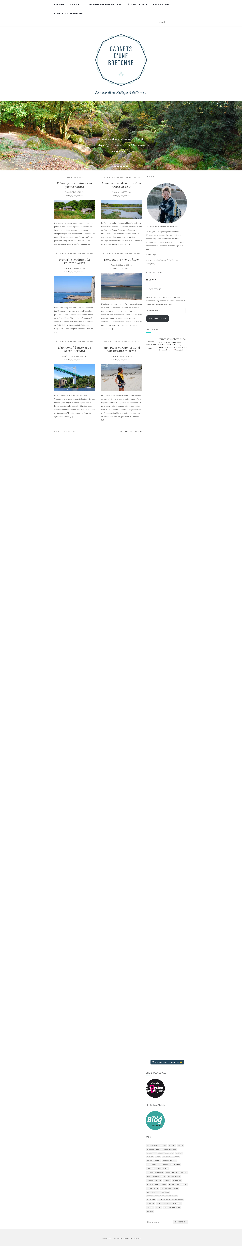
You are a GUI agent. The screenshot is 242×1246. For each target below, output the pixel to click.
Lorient (167, 1180)
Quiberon (151, 1192)
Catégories (75, 4)
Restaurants (171, 1196)
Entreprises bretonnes (170, 1165)
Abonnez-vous (157, 318)
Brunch (179, 1153)
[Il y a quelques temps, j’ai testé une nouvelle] (181, 734)
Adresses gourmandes (156, 1145)
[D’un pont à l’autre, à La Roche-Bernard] (74, 377)
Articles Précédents (64, 432)
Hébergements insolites (176, 1172)
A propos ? (59, 4)
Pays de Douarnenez (169, 1188)
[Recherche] (186, 22)
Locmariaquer (174, 1176)
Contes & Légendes (171, 1157)
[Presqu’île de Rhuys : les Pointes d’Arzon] (74, 289)
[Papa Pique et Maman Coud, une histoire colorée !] (121, 377)
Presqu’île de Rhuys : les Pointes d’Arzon (74, 261)
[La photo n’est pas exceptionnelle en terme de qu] (166, 760)
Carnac (150, 1157)
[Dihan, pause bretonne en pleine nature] (74, 209)
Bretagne (169, 1153)
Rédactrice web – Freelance (69, 13)
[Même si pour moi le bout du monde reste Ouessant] (166, 417)
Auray (180, 1145)
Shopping (177, 1204)
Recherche (180, 1222)
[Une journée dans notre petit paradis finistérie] (152, 484)
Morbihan (177, 1180)
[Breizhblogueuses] (155, 1088)
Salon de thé (177, 1200)
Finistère (151, 1168)
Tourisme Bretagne (172, 1207)
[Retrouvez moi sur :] (155, 1120)
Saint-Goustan (164, 1200)
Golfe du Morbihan (155, 1172)
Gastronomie (162, 1168)
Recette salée (163, 1192)
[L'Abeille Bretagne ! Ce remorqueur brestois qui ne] (152, 706)
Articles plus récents (131, 432)
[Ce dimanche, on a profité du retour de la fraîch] (181, 982)
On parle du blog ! (161, 4)
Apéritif (172, 1145)
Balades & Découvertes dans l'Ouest (121, 139)
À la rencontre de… (138, 4)
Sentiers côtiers (164, 1204)
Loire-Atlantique (154, 1180)
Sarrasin (150, 1204)
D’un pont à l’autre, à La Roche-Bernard (74, 349)
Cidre (158, 1157)
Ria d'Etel (151, 1200)
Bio (157, 1149)
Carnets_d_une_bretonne (74, 196)
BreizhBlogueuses (155, 1153)
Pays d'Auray (152, 1188)
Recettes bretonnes (155, 1196)
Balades (150, 1149)
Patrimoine (182, 1184)
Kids (163, 1176)
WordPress (136, 1238)
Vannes (150, 1211)
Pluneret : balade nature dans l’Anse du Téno (121, 185)
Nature (172, 1184)
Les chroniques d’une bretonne (104, 4)
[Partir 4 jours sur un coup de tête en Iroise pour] (152, 971)
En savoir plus (121, 151)
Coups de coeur (153, 1161)
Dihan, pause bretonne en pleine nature (74, 185)
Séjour (158, 1207)
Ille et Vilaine (153, 1176)
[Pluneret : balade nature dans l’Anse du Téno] (121, 209)
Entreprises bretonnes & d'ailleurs (121, 341)
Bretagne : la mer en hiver (121, 259)
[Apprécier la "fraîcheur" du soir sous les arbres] (166, 931)
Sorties (150, 1207)
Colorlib (119, 1238)
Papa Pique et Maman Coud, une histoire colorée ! (121, 349)
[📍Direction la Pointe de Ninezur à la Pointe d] (181, 433)
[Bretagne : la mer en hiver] (121, 286)
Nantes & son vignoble (156, 1184)
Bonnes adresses (74, 177)
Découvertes (152, 1165)
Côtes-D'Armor (169, 1161)
